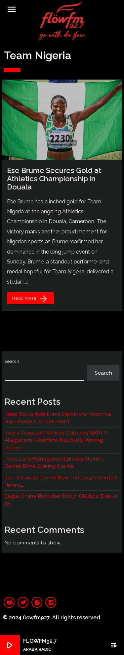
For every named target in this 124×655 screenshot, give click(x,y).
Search (12, 361)
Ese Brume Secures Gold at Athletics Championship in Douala (54, 178)
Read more (30, 298)
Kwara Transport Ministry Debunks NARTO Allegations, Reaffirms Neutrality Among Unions (56, 440)
